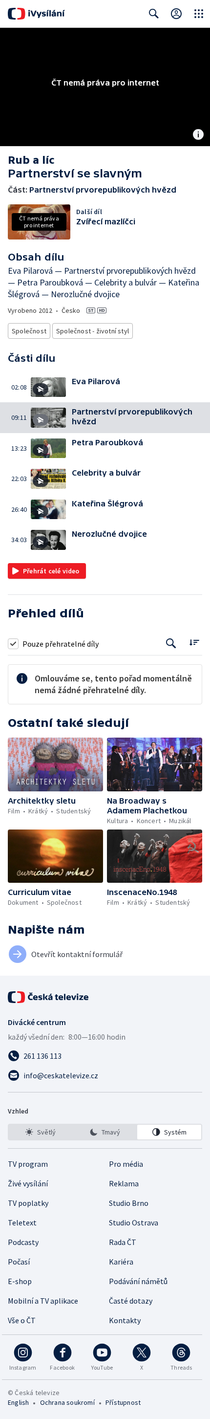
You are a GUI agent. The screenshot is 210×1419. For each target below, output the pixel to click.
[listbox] (105, 1132)
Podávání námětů (138, 1281)
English (18, 1402)
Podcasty (23, 1242)
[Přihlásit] (176, 13)
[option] (41, 1132)
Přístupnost (123, 1402)
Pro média (126, 1164)
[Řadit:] (194, 642)
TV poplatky (28, 1203)
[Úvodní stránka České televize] (49, 997)
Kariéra (121, 1261)
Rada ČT (122, 1242)
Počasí (19, 1261)
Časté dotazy (130, 1301)
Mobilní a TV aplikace (43, 1301)
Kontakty (125, 1320)
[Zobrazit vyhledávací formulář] (154, 13)
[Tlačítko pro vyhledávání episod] (171, 643)
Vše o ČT (22, 1320)
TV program (28, 1164)
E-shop (20, 1281)
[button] (51, 387)
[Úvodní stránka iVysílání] (36, 14)
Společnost (29, 331)
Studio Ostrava (133, 1222)
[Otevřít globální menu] (199, 13)
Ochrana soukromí (67, 1402)
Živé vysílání (28, 1183)
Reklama (124, 1183)
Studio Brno (128, 1203)
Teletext (22, 1222)
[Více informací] (198, 135)
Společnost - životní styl (92, 331)
